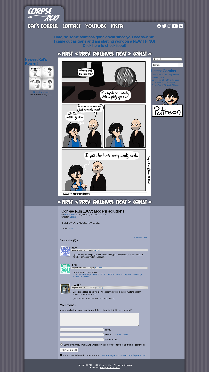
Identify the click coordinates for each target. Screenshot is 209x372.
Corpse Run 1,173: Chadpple (163, 82)
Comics (73, 217)
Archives (103, 53)
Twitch (169, 26)
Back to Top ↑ (113, 367)
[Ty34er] (65, 288)
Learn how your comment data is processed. (124, 355)
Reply (100, 250)
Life (71, 228)
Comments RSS (140, 238)
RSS (181, 26)
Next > (123, 53)
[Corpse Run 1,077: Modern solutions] (104, 195)
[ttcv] (65, 251)
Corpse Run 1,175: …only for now (165, 75)
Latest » (142, 53)
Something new (41, 92)
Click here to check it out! (104, 45)
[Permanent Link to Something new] (41, 89)
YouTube (95, 26)
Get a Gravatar (121, 335)
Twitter (164, 26)
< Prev (82, 53)
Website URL (111, 339)
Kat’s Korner (43, 26)
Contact (71, 26)
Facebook (159, 26)
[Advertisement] (124, 13)
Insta (117, 26)
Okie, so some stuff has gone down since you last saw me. (104, 37)
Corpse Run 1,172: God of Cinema (165, 85)
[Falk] (65, 269)
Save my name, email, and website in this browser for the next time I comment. (104, 344)
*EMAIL (116, 334)
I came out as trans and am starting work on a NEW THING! (104, 41)
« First (65, 53)
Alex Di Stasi (69, 215)
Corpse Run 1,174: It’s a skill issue (165, 80)
